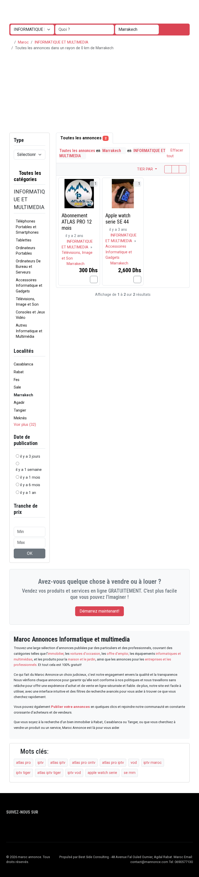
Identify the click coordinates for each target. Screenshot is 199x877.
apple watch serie (102, 773)
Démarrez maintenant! (99, 611)
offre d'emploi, (118, 654)
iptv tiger (23, 773)
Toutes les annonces (83, 137)
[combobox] (137, 29)
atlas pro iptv (113, 762)
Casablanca (23, 364)
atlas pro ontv (83, 762)
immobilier (55, 654)
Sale (17, 387)
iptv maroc (153, 762)
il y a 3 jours (30, 456)
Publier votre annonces (70, 707)
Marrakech (112, 150)
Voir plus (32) (25, 424)
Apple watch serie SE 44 (117, 218)
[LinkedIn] (24, 826)
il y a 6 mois (30, 485)
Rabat (19, 372)
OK (29, 553)
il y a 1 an (28, 493)
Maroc (23, 42)
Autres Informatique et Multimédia (29, 331)
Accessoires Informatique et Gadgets (29, 285)
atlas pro (23, 762)
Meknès (20, 418)
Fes (16, 380)
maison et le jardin (81, 659)
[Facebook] (9, 826)
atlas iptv (57, 762)
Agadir (19, 402)
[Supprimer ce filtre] (43, 176)
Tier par (145, 169)
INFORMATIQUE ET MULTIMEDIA (61, 42)
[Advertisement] (99, 93)
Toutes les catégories (27, 176)
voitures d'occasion (85, 654)
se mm (130, 773)
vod (134, 762)
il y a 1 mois (30, 477)
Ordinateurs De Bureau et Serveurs (28, 267)
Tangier (20, 410)
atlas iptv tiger (49, 773)
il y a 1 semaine (29, 470)
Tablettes (23, 240)
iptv (41, 762)
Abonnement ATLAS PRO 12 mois (77, 221)
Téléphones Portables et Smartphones (27, 227)
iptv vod (74, 773)
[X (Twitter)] (17, 826)
